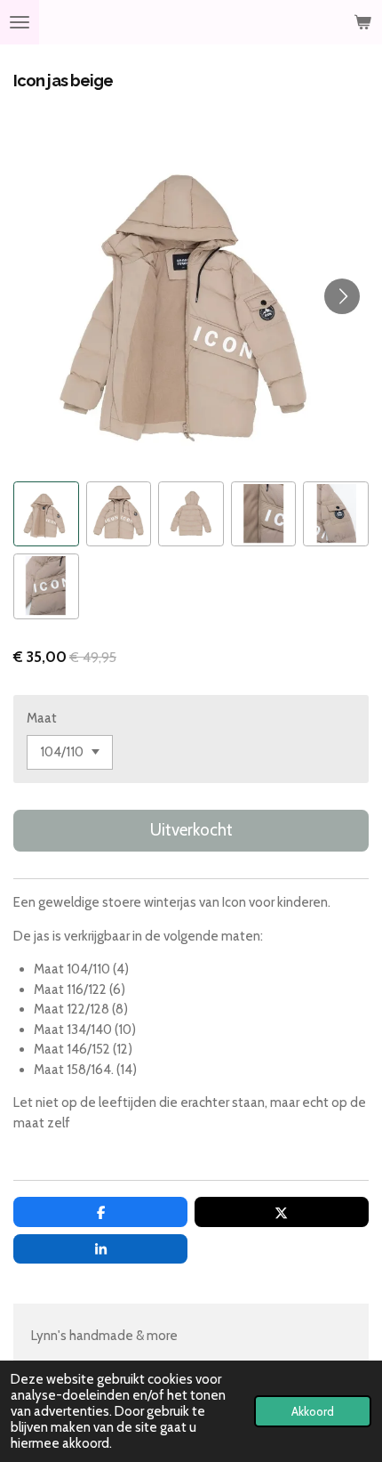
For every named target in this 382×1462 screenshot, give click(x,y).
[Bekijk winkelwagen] (362, 22)
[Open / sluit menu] (19, 22)
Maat (42, 718)
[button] (46, 514)
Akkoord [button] (312, 1411)
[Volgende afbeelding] (342, 296)
